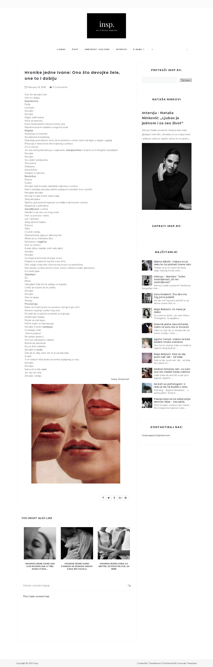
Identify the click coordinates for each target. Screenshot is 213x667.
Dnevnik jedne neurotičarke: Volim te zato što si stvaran (171, 326)
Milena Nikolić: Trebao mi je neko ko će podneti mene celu (172, 263)
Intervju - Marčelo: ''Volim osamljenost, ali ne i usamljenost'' (170, 279)
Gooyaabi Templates (187, 663)
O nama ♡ (139, 49)
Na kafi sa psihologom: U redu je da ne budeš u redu (171, 385)
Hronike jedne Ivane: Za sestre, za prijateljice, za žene (113, 566)
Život (75, 49)
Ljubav (61, 49)
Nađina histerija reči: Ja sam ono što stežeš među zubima (172, 370)
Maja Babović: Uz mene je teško (170, 311)
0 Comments (60, 87)
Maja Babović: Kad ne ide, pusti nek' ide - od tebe (170, 356)
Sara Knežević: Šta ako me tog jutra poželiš (170, 296)
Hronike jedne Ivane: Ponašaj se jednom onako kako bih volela (77, 566)
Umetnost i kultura (97, 49)
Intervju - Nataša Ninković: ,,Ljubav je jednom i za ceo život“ (162, 118)
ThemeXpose (154, 663)
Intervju (121, 49)
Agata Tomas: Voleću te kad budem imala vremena (172, 341)
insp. (36, 663)
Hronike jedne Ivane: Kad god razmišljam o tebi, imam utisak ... (40, 566)
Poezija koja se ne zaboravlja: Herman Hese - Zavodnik (172, 400)
